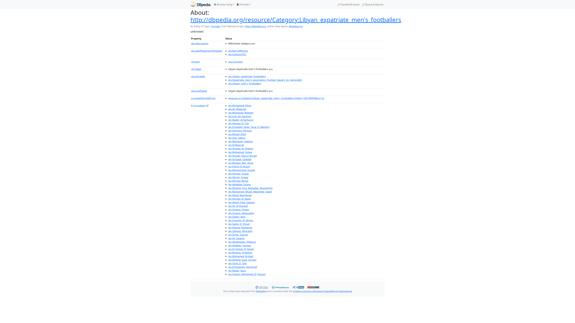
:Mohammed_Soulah (241, 170)
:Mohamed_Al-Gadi (240, 256)
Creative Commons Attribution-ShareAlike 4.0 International (322, 291)
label (196, 69)
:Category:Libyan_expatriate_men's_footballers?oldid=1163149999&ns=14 (276, 98)
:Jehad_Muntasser (240, 195)
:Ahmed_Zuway (238, 173)
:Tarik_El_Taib (237, 263)
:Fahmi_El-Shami (239, 166)
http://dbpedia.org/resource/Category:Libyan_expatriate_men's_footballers (295, 20)
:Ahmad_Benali (238, 181)
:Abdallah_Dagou (239, 184)
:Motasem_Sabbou (240, 141)
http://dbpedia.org (255, 26)
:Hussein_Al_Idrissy (240, 220)
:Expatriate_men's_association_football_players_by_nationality (265, 80)
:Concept (235, 61)
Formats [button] (244, 4)
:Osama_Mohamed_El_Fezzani (247, 274)
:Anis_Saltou (236, 138)
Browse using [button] (224, 4)
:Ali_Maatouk (237, 109)
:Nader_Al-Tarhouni (240, 120)
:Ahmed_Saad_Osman (242, 260)
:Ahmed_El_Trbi (238, 123)
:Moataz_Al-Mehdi (240, 252)
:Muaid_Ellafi (237, 134)
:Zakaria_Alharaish (240, 231)
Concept (215, 26)
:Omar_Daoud (238, 234)
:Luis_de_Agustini (239, 116)
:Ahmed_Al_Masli (239, 199)
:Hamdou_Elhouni (240, 130)
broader (198, 76)
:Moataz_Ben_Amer (241, 163)
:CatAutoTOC (237, 54)
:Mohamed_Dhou (239, 105)
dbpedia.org (296, 26)
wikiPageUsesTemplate (206, 50)
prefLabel (199, 91)
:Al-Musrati (236, 145)
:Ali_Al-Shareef (238, 206)
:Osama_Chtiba (238, 209)
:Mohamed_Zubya (240, 152)
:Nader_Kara (237, 270)
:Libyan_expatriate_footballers (247, 76)
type (195, 61)
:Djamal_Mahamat (240, 227)
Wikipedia (261, 291)
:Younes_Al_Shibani (240, 148)
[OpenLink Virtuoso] (261, 287)
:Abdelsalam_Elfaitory (242, 242)
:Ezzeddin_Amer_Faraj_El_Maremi (248, 127)
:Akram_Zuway (238, 177)
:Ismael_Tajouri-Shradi (242, 155)
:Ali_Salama (236, 238)
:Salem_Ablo (236, 216)
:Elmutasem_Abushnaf (242, 267)
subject (199, 105)
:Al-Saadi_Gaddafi (239, 159)
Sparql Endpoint (373, 4)
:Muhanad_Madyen (241, 112)
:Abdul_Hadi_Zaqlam (241, 202)
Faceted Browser (350, 4)
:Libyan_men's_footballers (244, 83)
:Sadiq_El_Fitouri (239, 224)
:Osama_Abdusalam (241, 213)
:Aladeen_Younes (239, 245)
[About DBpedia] (200, 4)
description (199, 43)
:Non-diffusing (238, 50)
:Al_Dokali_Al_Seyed (241, 249)
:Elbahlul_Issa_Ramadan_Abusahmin (250, 188)
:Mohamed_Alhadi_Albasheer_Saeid (250, 191)
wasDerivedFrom (203, 98)
